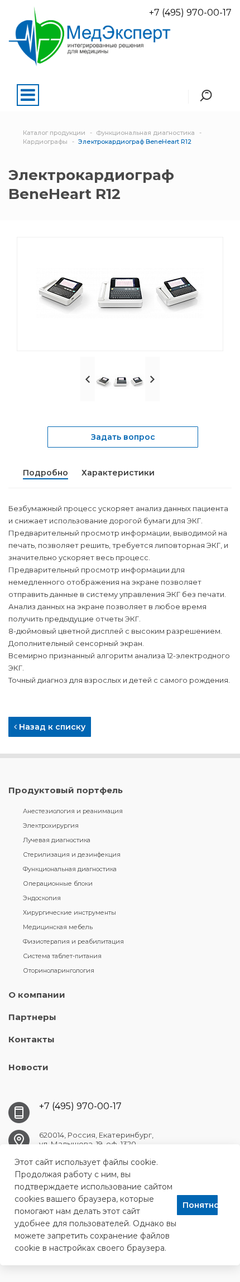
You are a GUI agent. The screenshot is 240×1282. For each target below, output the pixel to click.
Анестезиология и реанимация (73, 811)
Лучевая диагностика (56, 840)
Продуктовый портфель (65, 790)
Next (152, 379)
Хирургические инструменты (69, 912)
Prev (87, 379)
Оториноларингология (58, 970)
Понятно (200, 1205)
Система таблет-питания (62, 956)
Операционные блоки (58, 883)
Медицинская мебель (58, 927)
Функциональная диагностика (70, 869)
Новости (28, 1067)
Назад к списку (51, 727)
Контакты (31, 1039)
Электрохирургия (51, 825)
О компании (36, 994)
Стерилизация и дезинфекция (72, 854)
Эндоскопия (42, 898)
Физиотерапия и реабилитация (73, 941)
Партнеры (32, 1017)
